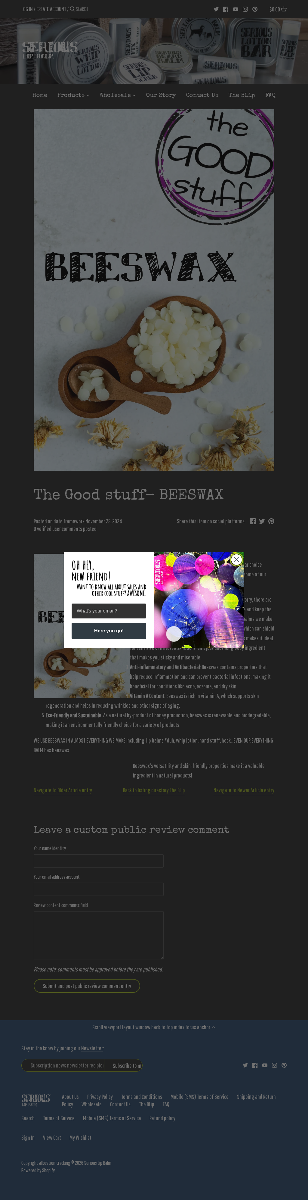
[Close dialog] (236, 559)
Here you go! (109, 630)
